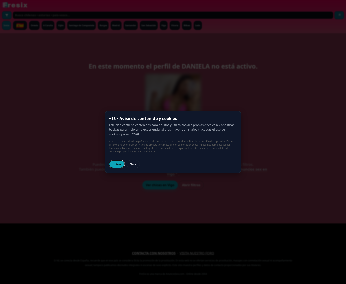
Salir (133, 164)
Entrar (116, 164)
